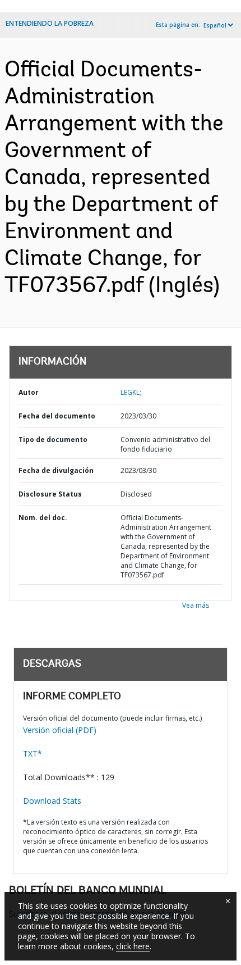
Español (214, 25)
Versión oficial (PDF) (59, 730)
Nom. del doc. (42, 517)
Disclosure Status (50, 494)
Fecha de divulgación (56, 470)
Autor (28, 392)
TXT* (32, 753)
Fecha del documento (56, 416)
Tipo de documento (52, 439)
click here (133, 946)
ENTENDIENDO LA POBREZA (50, 23)
